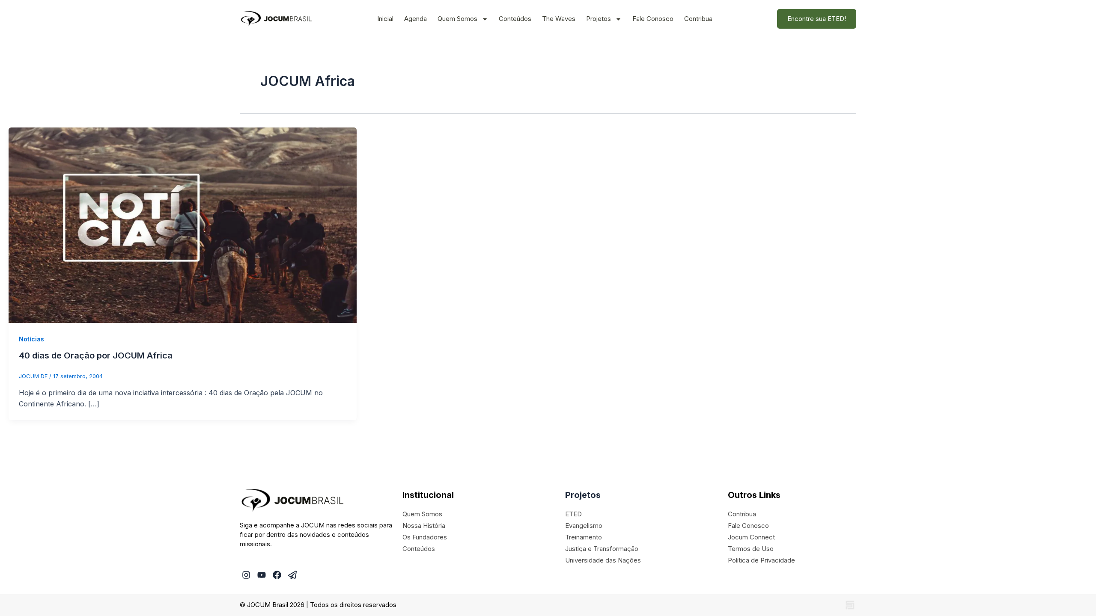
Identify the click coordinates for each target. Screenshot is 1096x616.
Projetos (598, 19)
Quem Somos (457, 19)
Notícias (31, 339)
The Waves (558, 19)
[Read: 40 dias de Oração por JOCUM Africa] (183, 224)
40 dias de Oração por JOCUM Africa (96, 355)
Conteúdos (515, 19)
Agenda (415, 19)
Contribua (698, 19)
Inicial (385, 19)
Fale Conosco (652, 19)
